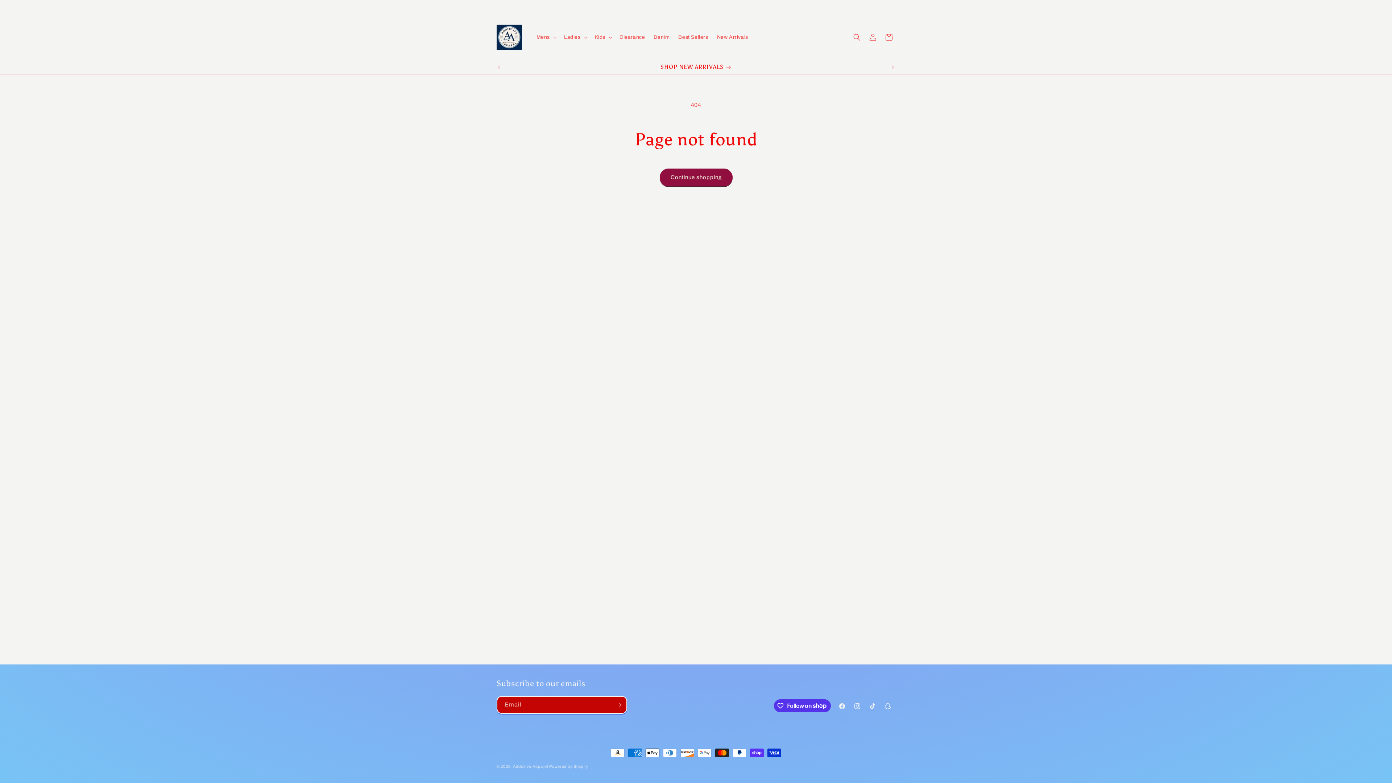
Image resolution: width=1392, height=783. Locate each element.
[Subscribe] (618, 705)
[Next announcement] (893, 67)
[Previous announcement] (499, 67)
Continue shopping (696, 177)
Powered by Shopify (568, 766)
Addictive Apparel (530, 766)
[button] (546, 37)
